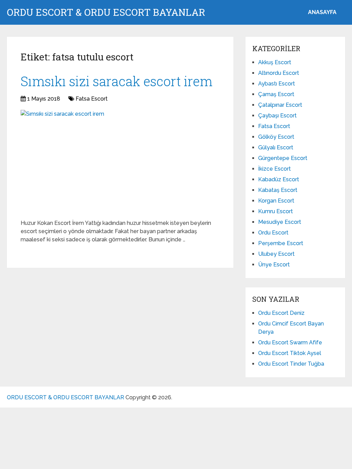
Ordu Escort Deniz (281, 313)
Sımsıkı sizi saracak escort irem (116, 81)
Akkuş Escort (274, 62)
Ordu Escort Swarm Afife (290, 342)
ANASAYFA (322, 12)
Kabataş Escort (277, 190)
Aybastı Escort (276, 83)
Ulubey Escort (276, 254)
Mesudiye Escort (279, 222)
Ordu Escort (273, 232)
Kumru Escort (275, 211)
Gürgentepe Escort (282, 158)
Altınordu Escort (278, 73)
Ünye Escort (274, 264)
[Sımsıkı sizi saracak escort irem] (62, 162)
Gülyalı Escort (275, 147)
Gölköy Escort (276, 137)
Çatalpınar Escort (280, 105)
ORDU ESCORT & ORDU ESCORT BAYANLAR (106, 12)
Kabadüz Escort (278, 179)
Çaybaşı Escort (277, 115)
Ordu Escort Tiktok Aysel (289, 353)
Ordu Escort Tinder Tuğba (291, 364)
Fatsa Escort (92, 98)
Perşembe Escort (280, 243)
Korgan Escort (276, 200)
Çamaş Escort (276, 94)
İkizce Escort (274, 168)
